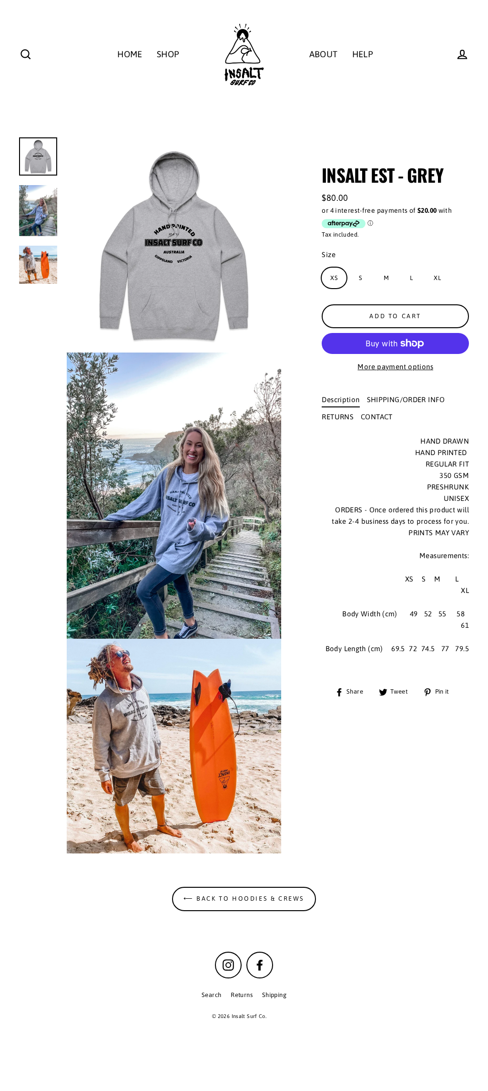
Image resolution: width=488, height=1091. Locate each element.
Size (329, 254)
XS (334, 277)
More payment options (395, 367)
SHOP (168, 54)
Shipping (274, 994)
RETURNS (338, 417)
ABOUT (323, 54)
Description (340, 399)
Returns (242, 994)
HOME (129, 54)
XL (437, 277)
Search (211, 994)
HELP (362, 54)
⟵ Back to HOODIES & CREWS (244, 898)
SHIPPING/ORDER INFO (406, 399)
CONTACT (377, 417)
